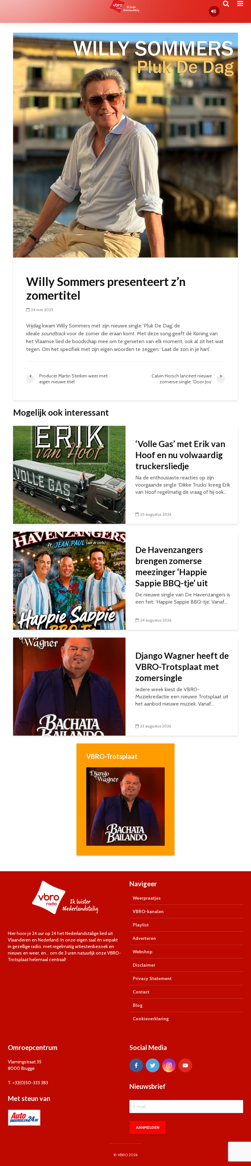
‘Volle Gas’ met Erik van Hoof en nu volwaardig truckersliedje (180, 455)
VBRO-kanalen (148, 911)
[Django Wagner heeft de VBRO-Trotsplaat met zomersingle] (69, 686)
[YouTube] (185, 1065)
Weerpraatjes (147, 898)
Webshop (142, 952)
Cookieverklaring (151, 1019)
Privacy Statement (152, 978)
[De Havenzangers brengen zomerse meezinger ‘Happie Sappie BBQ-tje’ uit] (69, 580)
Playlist (141, 925)
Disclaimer (144, 965)
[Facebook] (136, 1065)
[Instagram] (169, 1065)
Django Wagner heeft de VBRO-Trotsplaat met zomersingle (182, 666)
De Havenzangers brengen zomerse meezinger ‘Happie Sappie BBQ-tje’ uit (171, 566)
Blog (137, 1005)
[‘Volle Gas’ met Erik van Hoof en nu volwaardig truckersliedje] (69, 474)
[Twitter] (152, 1065)
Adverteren (144, 938)
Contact (141, 992)
